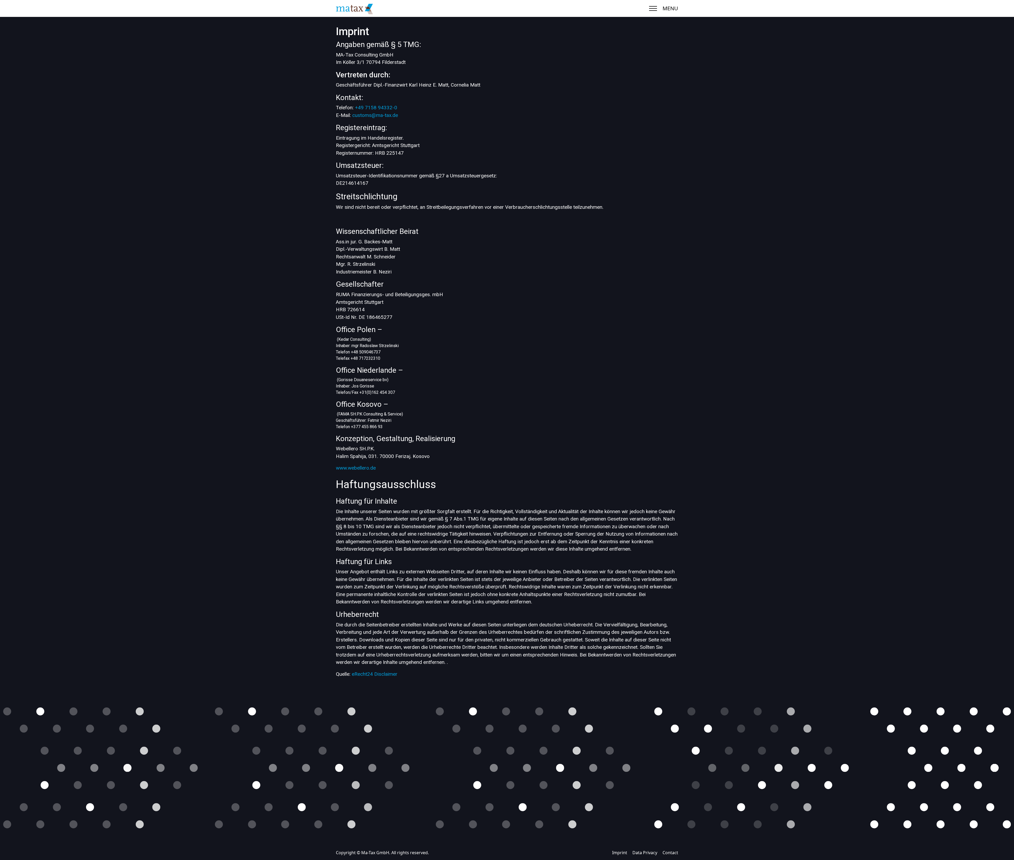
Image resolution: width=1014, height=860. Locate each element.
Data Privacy (644, 853)
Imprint (619, 853)
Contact (670, 853)
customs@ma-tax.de (375, 115)
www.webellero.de (356, 468)
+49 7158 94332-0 (376, 108)
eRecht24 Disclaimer (374, 674)
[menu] (653, 8)
